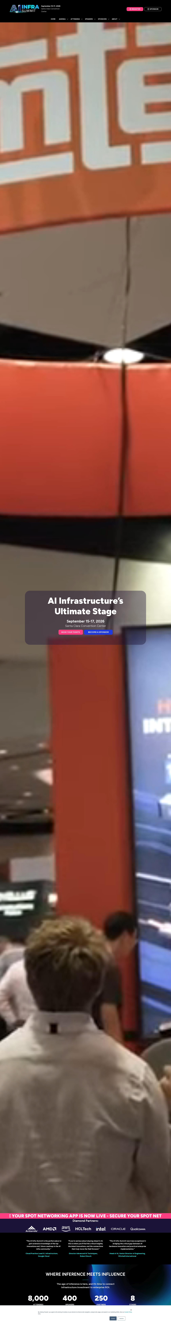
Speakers (89, 19)
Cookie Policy (128, 1312)
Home (53, 19)
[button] (135, 9)
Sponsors (102, 19)
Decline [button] (121, 1318)
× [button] (131, 1309)
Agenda (62, 19)
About (114, 19)
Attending (75, 19)
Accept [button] (113, 1318)
